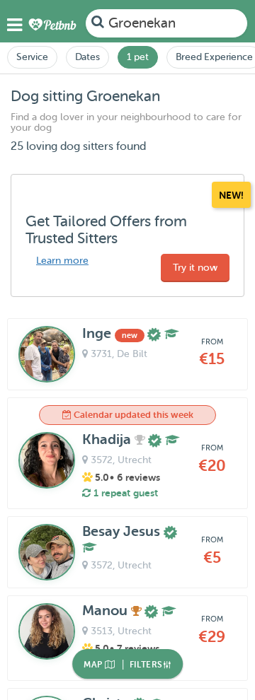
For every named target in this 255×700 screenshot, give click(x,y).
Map (94, 665)
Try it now (195, 267)
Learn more (62, 260)
